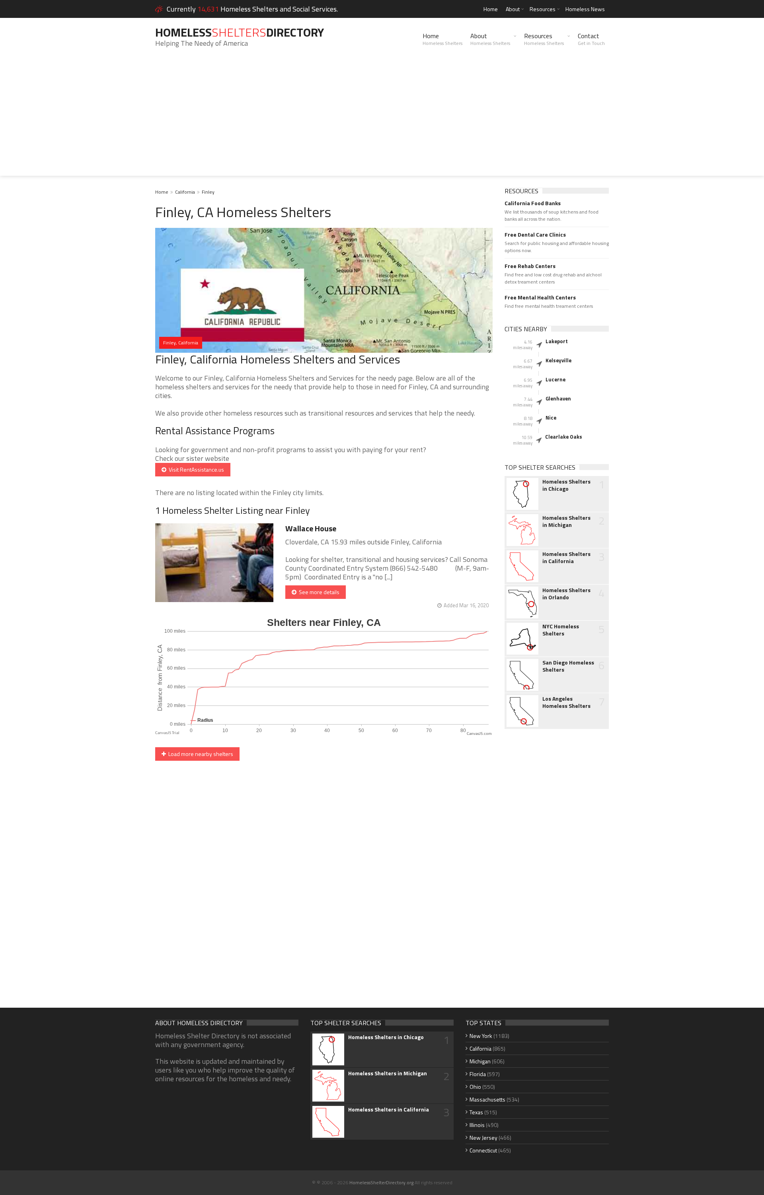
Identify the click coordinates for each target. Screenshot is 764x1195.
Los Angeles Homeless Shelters (566, 702)
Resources (542, 9)
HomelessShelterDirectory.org (381, 1182)
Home (490, 9)
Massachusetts (487, 1099)
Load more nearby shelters (199, 754)
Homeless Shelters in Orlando (566, 594)
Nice (551, 417)
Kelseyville (558, 360)
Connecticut (483, 1150)
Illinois (477, 1125)
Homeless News (585, 9)
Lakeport (557, 341)
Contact (591, 39)
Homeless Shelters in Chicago (566, 485)
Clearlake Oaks (563, 436)
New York (481, 1036)
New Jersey (483, 1137)
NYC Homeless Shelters (560, 630)
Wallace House (310, 528)
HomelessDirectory (239, 32)
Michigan (480, 1061)
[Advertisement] (382, 120)
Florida (478, 1074)
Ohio (475, 1086)
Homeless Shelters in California (566, 557)
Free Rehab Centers (530, 266)
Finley (208, 192)
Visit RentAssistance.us (195, 469)
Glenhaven (558, 398)
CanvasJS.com (479, 734)
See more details (317, 592)
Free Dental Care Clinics (535, 234)
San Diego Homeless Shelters (568, 666)
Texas (476, 1112)
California (185, 192)
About (513, 9)
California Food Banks (533, 203)
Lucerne (555, 379)
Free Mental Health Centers (540, 297)
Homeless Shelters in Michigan (566, 521)
